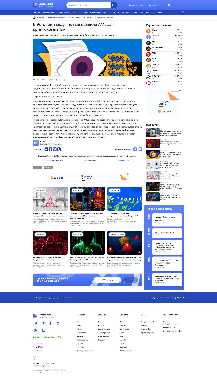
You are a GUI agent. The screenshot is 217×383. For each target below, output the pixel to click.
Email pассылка (90, 160)
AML (142, 5)
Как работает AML (148, 322)
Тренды (116, 12)
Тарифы (144, 325)
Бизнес (79, 325)
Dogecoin (123, 347)
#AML (37, 167)
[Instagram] (58, 323)
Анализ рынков (104, 333)
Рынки (79, 329)
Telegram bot (146, 329)
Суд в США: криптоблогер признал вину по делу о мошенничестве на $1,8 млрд (171, 187)
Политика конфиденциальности (171, 323)
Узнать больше (130, 280)
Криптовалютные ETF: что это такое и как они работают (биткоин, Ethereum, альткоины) (166, 262)
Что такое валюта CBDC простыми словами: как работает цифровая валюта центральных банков (165, 246)
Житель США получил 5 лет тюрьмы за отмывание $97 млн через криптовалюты (86, 215)
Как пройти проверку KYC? (165, 232)
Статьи (134, 12)
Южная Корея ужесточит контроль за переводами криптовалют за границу (124, 258)
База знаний (144, 12)
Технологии (76, 12)
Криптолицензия (147, 333)
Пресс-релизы (157, 12)
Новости (37, 12)
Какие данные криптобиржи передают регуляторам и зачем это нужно (167, 278)
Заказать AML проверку (104, 280)
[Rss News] (36, 330)
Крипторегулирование (92, 12)
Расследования (49, 12)
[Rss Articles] (43, 330)
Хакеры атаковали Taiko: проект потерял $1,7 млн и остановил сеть (48, 214)
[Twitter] (36, 323)
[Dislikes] (140, 149)
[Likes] (135, 149)
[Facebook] (50, 323)
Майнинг (106, 12)
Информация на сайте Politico (47, 96)
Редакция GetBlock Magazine (51, 144)
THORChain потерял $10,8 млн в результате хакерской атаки (47, 258)
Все (78, 322)
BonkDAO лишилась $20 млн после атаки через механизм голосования (170, 154)
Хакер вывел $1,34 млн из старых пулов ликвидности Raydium (170, 197)
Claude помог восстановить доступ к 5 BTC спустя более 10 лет (87, 258)
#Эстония (48, 167)
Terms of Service (169, 327)
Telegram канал (123, 160)
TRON (122, 343)
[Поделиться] (46, 149)
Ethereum (123, 325)
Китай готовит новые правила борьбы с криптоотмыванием (171, 143)
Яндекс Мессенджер (54, 160)
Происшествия (63, 12)
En (34, 359)
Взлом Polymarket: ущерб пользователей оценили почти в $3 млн (169, 165)
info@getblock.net (177, 298)
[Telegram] (43, 323)
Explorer (132, 5)
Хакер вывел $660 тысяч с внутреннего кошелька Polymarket (122, 214)
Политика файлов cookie (172, 331)
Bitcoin (122, 322)
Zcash (122, 333)
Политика (125, 12)
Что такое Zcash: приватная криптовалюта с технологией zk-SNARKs (166, 219)
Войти (153, 5)
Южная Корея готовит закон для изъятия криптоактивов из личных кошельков (170, 133)
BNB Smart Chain (126, 351)
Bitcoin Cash (124, 329)
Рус (34, 357)
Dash (121, 336)
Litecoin (123, 340)
